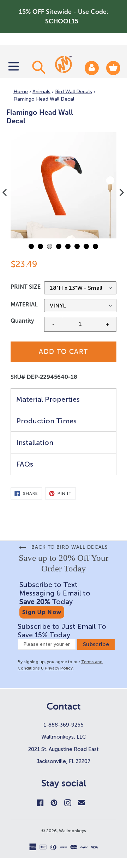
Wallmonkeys (72, 830)
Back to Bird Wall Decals (69, 547)
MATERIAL (24, 304)
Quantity (22, 320)
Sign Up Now (41, 612)
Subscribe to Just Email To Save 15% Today (62, 630)
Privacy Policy (59, 668)
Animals (41, 92)
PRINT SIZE (26, 286)
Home (20, 92)
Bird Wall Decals (73, 92)
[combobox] (37, 66)
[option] (63, 185)
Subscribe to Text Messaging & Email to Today (54, 593)
